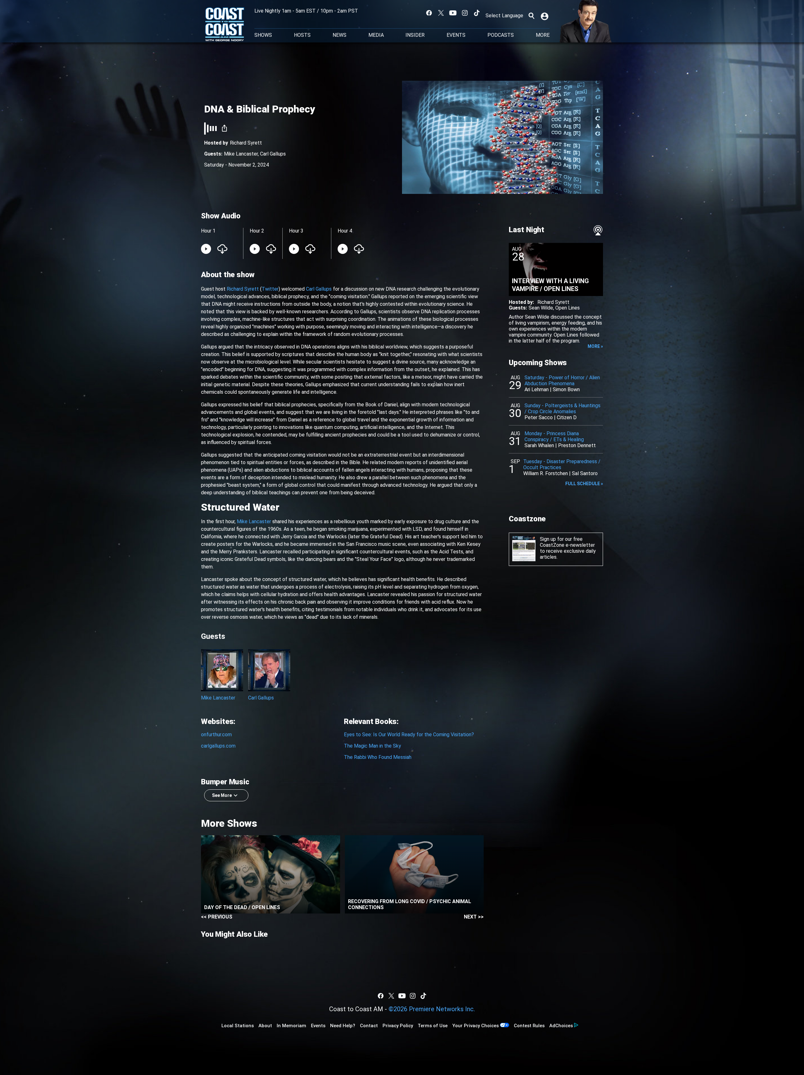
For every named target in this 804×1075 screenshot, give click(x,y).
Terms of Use (433, 1025)
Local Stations (237, 1025)
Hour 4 (345, 231)
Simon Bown (566, 389)
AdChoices (561, 1025)
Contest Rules (529, 1025)
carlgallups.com (218, 746)
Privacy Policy (398, 1025)
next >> (474, 917)
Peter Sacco (538, 417)
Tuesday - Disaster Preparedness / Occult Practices (561, 464)
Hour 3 (296, 231)
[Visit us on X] (441, 13)
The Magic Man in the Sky (372, 746)
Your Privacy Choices (475, 1025)
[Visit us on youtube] (453, 13)
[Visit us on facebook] (429, 13)
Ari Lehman (536, 389)
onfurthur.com (216, 735)
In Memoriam (291, 1025)
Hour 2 (257, 231)
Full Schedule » (584, 483)
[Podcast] (598, 230)
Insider (415, 35)
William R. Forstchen (545, 473)
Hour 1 (208, 231)
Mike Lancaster (241, 154)
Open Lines (567, 308)
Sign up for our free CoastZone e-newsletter (567, 542)
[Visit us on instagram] (465, 13)
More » (595, 346)
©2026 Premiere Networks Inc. (431, 1009)
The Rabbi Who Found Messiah (377, 757)
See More (222, 795)
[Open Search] (531, 16)
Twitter (270, 289)
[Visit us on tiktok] (477, 13)
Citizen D (567, 417)
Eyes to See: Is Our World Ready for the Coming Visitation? (409, 735)
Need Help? (342, 1025)
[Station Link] (224, 25)
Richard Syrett (246, 143)
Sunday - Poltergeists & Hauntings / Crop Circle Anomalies (562, 408)
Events (456, 35)
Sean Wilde (541, 308)
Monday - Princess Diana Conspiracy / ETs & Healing (554, 436)
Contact (369, 1025)
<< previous (216, 917)
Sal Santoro (585, 473)
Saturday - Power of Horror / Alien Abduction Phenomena (562, 381)
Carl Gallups (273, 154)
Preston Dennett (577, 445)
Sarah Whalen (539, 445)
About (265, 1025)
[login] (545, 15)
